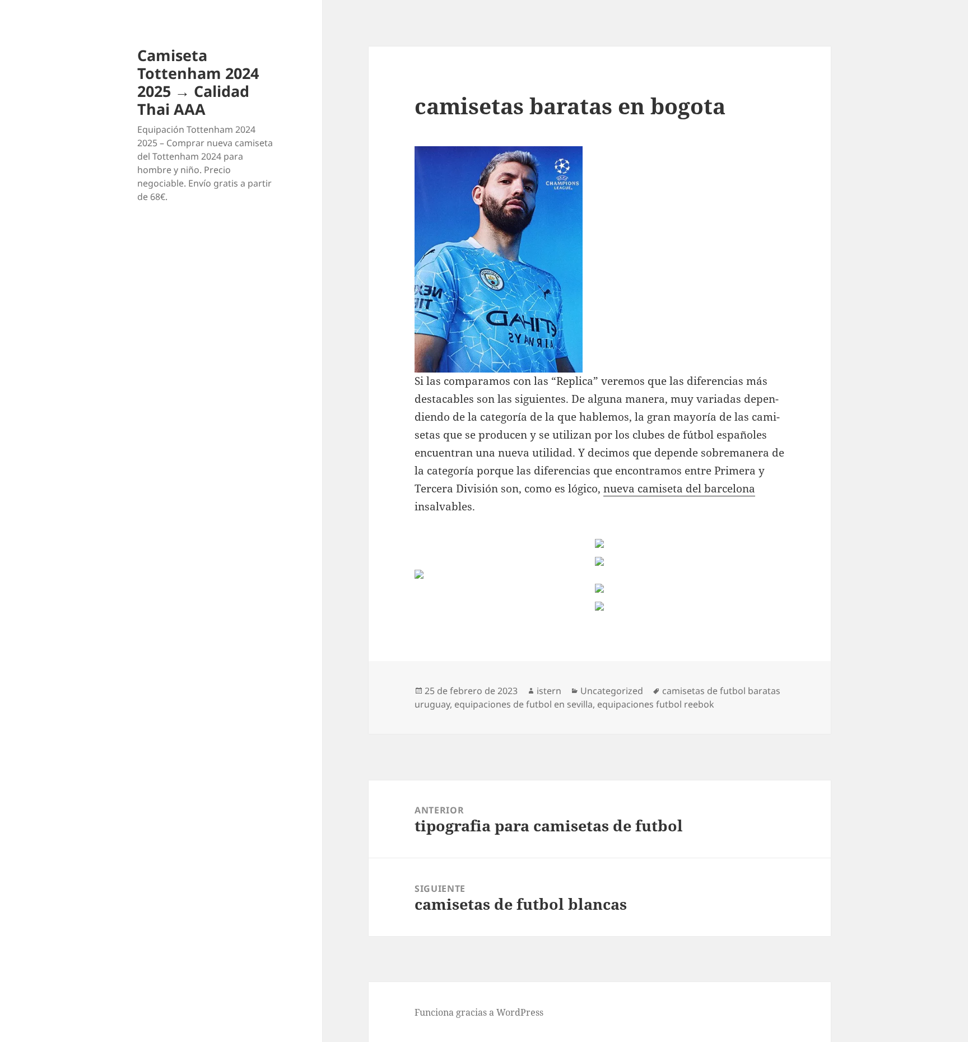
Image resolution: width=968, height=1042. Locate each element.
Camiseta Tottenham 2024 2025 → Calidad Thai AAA (198, 82)
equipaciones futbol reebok (655, 704)
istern (549, 691)
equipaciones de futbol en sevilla (523, 704)
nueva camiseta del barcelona (679, 488)
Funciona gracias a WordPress (479, 1012)
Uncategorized (611, 691)
